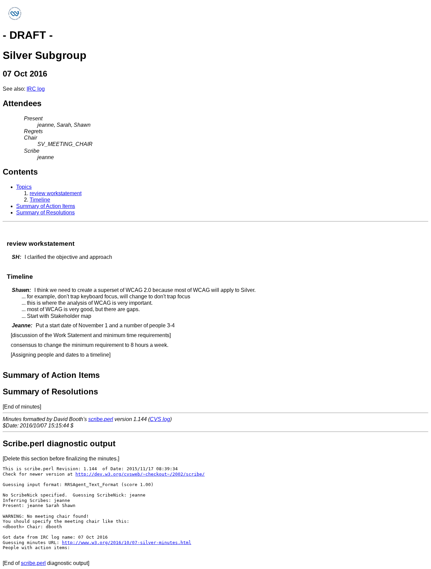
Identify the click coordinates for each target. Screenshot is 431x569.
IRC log (36, 89)
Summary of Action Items (45, 206)
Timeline (40, 200)
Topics (24, 187)
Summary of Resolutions (45, 212)
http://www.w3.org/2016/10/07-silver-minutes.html (126, 542)
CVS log (160, 419)
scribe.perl (100, 419)
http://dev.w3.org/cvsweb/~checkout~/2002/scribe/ (140, 474)
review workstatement (55, 193)
